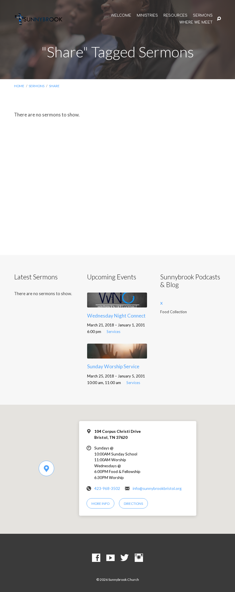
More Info (100, 503)
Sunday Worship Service (113, 366)
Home (19, 86)
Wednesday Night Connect (116, 316)
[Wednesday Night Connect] (117, 303)
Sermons (203, 15)
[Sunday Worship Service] (117, 354)
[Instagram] (139, 558)
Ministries (147, 15)
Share (54, 86)
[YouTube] (110, 558)
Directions (133, 503)
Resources (175, 15)
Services (113, 331)
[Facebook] (96, 558)
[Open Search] (219, 19)
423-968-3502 (107, 488)
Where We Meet (196, 22)
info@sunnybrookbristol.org (157, 488)
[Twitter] (124, 558)
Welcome (121, 15)
